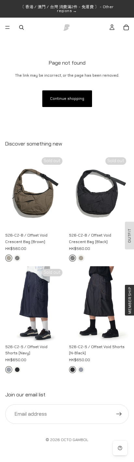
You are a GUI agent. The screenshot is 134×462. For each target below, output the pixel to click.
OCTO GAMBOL (74, 439)
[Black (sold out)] (17, 258)
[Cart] (126, 27)
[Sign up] (119, 414)
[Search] (21, 27)
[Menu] (7, 27)
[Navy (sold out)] (8, 369)
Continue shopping (67, 98)
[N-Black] (17, 369)
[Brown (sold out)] (8, 258)
